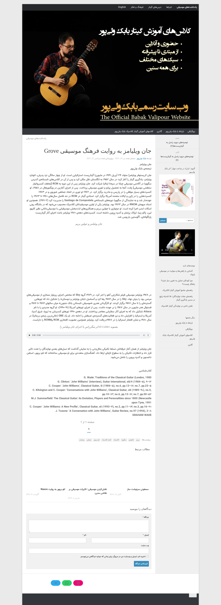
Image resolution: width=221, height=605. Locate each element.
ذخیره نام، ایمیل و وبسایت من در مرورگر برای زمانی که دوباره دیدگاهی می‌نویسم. (113, 556)
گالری (159, 131)
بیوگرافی (191, 131)
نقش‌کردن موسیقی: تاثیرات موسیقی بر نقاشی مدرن (88, 491)
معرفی (89, 440)
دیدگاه (145, 517)
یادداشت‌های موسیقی (187, 7)
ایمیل (146, 535)
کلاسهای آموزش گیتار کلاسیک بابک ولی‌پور (133, 131)
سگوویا (123, 440)
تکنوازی (131, 440)
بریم (137, 440)
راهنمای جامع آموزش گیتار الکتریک (178, 290)
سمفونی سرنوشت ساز (138, 489)
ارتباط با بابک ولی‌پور (174, 131)
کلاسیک (116, 440)
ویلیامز (81, 440)
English (122, 7)
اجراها (169, 7)
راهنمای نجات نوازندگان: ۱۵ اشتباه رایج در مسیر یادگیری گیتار (177, 298)
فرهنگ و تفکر (137, 7)
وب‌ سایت (145, 545)
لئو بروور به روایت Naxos (53, 489)
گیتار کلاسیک (106, 440)
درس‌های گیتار (154, 7)
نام (84, 535)
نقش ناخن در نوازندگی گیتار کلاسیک (177, 306)
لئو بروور (97, 440)
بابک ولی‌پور (141, 158)
